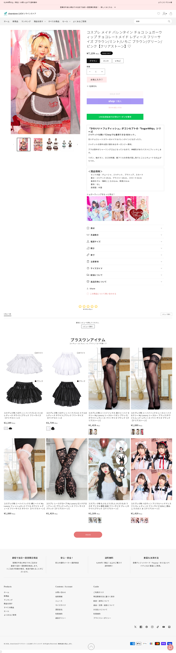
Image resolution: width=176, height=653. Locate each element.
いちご (118, 61)
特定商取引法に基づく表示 (103, 596)
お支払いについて (100, 609)
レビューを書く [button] (166, 314)
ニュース (58, 601)
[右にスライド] (77, 144)
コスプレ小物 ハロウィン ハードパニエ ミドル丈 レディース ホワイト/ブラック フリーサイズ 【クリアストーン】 (66, 415)
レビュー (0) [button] (7, 314)
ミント (106, 61)
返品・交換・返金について (103, 605)
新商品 (6, 596)
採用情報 (58, 596)
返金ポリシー (60, 618)
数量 (88, 66)
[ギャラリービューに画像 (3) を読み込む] (52, 144)
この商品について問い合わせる (103, 293)
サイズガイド (60, 605)
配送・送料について (101, 601)
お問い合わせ (60, 592)
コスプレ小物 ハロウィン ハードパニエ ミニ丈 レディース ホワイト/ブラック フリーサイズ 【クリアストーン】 (23, 415)
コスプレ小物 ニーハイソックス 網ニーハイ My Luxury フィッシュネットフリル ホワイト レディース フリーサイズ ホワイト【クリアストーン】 (24, 506)
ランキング (8, 600)
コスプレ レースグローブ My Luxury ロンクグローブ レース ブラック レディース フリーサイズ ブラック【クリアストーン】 (66, 506)
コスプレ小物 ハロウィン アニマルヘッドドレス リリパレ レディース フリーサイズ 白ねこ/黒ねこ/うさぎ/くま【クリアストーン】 (151, 506)
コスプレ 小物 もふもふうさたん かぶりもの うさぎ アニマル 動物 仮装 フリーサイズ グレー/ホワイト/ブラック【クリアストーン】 (109, 506)
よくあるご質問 (10, 615)
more (88, 534)
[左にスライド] (13, 144)
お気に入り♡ (97, 79)
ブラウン (93, 61)
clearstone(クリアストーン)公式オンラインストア (26, 644)
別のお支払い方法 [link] (115, 107)
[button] (39, 21)
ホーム (6, 592)
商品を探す (8, 603)
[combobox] (152, 21)
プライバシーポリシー (102, 618)
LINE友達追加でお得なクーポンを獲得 (115, 116)
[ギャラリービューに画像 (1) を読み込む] (23, 144)
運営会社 (58, 609)
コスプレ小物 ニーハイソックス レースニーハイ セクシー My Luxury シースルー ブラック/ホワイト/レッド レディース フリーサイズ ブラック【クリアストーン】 (151, 417)
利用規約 (58, 614)
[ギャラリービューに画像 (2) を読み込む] (38, 144)
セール (6, 611)
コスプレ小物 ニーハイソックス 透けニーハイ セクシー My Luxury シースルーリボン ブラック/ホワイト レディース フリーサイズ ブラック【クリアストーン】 (109, 417)
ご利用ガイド (98, 592)
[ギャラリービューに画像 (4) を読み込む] (67, 144)
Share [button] (92, 288)
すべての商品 (9, 607)
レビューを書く (88, 326)
